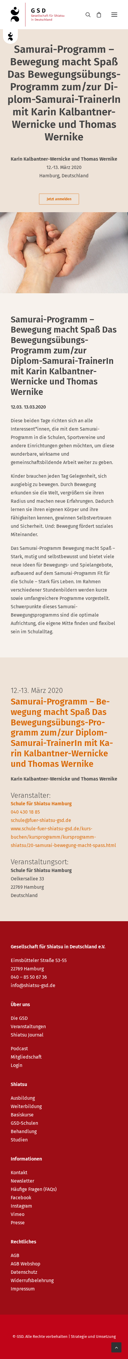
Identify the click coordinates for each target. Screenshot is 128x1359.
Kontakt (19, 1172)
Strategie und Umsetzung (93, 1336)
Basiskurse (22, 1115)
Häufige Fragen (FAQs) (34, 1189)
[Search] (85, 14)
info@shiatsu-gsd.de (33, 985)
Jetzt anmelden (59, 199)
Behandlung (24, 1131)
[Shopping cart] (96, 14)
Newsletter (22, 1181)
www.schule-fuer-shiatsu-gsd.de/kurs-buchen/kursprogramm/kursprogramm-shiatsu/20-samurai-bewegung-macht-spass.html (63, 837)
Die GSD (19, 1018)
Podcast (19, 1048)
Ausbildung (23, 1098)
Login (16, 1065)
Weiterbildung (26, 1106)
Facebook (21, 1197)
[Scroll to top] (116, 1347)
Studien (19, 1140)
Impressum (23, 1289)
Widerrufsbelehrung (32, 1280)
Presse (18, 1222)
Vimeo (17, 1214)
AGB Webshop (25, 1264)
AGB (15, 1255)
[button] (114, 14)
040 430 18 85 (25, 812)
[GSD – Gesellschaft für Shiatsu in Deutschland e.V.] (37, 15)
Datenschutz (24, 1272)
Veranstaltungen (28, 1026)
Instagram (21, 1206)
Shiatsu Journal (27, 1035)
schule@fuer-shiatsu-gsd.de (41, 820)
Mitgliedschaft (26, 1057)
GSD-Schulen (24, 1123)
